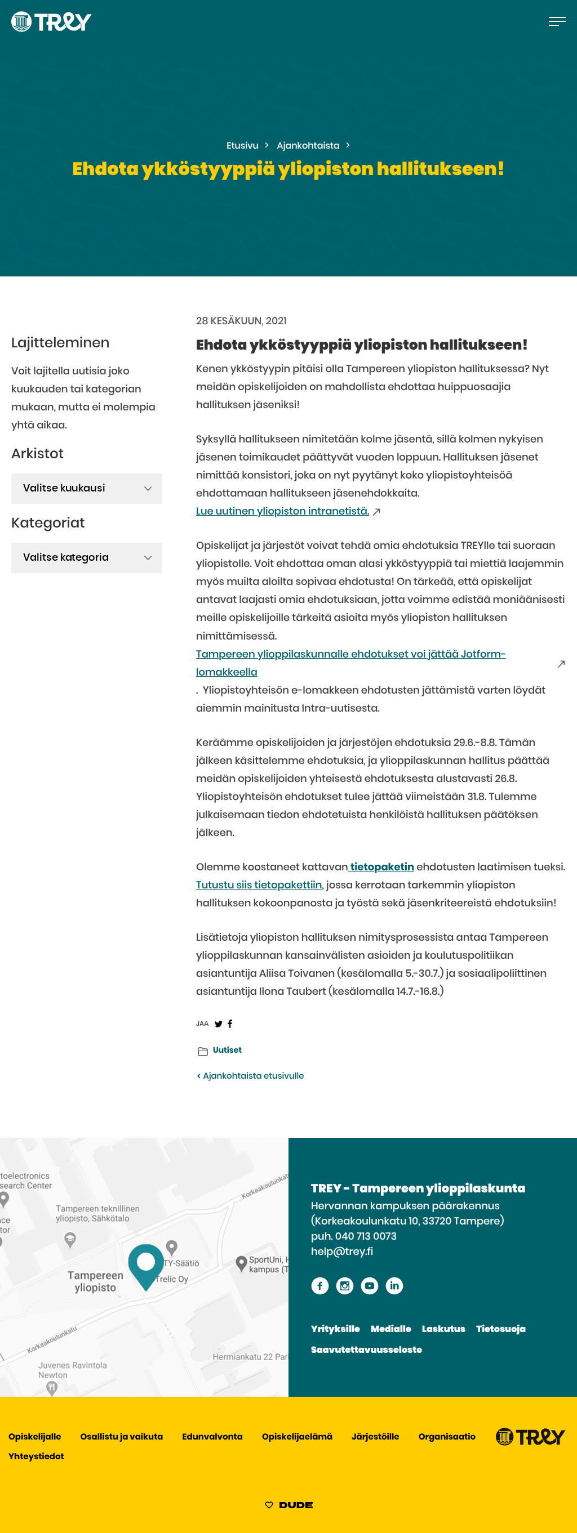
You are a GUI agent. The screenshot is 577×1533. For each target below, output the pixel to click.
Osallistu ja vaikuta (122, 1437)
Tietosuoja (501, 1329)
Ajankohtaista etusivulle (252, 1076)
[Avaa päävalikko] (557, 21)
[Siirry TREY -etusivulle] (531, 1443)
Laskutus (443, 1329)
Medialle (391, 1329)
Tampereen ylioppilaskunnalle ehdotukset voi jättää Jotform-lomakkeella (351, 664)
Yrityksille (335, 1329)
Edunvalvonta (213, 1437)
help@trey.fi (342, 1252)
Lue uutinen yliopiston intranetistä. (282, 512)
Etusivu (243, 146)
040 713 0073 (366, 1237)
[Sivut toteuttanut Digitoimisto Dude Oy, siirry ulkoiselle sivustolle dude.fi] (289, 1507)
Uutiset (227, 1050)
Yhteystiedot (36, 1457)
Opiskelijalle (34, 1437)
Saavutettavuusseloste (366, 1350)
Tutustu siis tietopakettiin (259, 886)
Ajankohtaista (308, 146)
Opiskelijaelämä (297, 1437)
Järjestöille (375, 1437)
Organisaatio (447, 1437)
